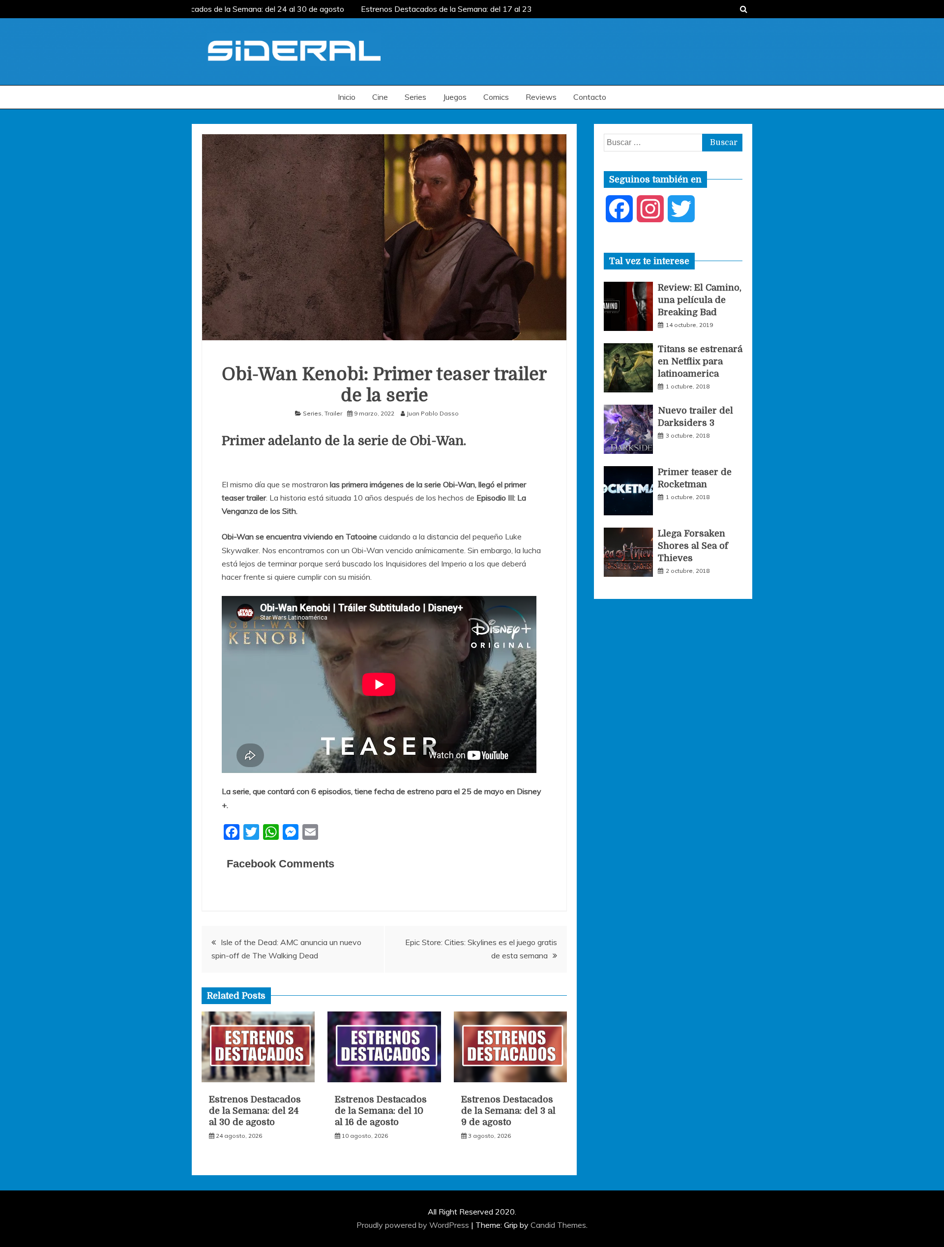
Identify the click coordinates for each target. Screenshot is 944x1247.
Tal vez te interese (649, 261)
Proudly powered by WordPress (413, 1225)
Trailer (333, 413)
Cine (380, 97)
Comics (496, 97)
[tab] (649, 261)
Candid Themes (558, 1225)
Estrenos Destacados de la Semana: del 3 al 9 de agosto (508, 1111)
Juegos (455, 97)
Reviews (541, 97)
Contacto (589, 97)
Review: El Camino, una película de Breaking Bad (699, 300)
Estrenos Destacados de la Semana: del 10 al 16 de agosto (381, 1111)
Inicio (346, 97)
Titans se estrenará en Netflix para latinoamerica (700, 361)
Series (415, 97)
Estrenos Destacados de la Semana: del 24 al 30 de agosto (234, 9)
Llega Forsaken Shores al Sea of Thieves (693, 546)
